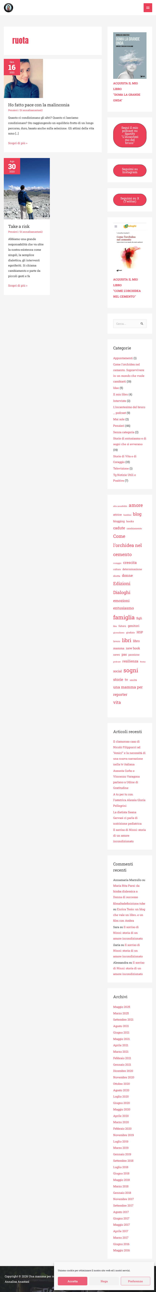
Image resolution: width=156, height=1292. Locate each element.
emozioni (121, 600)
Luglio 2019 (120, 1141)
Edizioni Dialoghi (121, 588)
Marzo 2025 (121, 1013)
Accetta (73, 1281)
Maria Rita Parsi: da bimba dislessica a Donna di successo (126, 891)
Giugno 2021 (121, 1032)
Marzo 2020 (121, 1122)
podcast (117, 661)
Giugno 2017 (121, 1218)
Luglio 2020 (121, 1096)
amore (136, 505)
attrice (117, 514)
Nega (104, 1281)
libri (126, 640)
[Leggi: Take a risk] (27, 188)
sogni (130, 670)
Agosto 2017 (121, 1212)
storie (118, 679)
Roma (143, 661)
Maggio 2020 (121, 1109)
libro (136, 641)
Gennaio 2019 (122, 1154)
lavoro (116, 641)
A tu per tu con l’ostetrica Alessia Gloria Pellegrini (129, 800)
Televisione (121, 468)
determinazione (132, 569)
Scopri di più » (17, 143)
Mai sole (119, 419)
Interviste (119, 401)
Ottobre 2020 (121, 1084)
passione (133, 654)
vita (117, 702)
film (115, 626)
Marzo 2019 (120, 1148)
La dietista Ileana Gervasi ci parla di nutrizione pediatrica (127, 817)
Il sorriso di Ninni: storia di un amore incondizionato (128, 932)
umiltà (133, 679)
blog (137, 514)
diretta (116, 575)
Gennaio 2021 (122, 1064)
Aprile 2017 (120, 1231)
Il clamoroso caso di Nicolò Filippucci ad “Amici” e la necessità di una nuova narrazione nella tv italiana (129, 753)
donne (127, 575)
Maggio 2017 (121, 1224)
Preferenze (135, 1281)
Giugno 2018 (121, 1173)
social (117, 671)
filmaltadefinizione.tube (129, 903)
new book (133, 648)
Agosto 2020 (121, 1090)
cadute (119, 527)
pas (124, 654)
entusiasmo (123, 607)
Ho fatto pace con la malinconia (38, 104)
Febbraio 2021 (122, 1058)
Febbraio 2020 (122, 1128)
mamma (118, 648)
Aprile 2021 (120, 1045)
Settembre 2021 (123, 1019)
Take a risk (19, 226)
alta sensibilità (120, 506)
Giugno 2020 (121, 1103)
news (116, 654)
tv (126, 679)
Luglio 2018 (120, 1167)
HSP (140, 632)
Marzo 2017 (120, 1237)
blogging (119, 521)
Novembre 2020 (123, 1077)
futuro (122, 626)
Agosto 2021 (121, 1026)
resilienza (130, 661)
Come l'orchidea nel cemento (127, 545)
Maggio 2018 (121, 1180)
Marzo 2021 (120, 1051)
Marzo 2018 (120, 1186)
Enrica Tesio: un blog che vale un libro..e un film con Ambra (129, 914)
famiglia (124, 617)
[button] (129, 135)
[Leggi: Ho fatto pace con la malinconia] (23, 78)
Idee (116, 388)
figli (139, 618)
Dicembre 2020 (123, 1071)
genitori (133, 626)
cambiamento (134, 528)
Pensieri (13, 110)
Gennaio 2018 (122, 1193)
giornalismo (118, 632)
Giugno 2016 (121, 1244)
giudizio (130, 632)
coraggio (117, 563)
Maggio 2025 (121, 1007)
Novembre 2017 (123, 1199)
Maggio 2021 (121, 1039)
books (130, 521)
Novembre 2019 (123, 1135)
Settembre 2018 (123, 1160)
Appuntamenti (123, 358)
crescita (130, 562)
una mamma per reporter (128, 690)
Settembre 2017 (123, 1205)
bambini (127, 515)
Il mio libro (120, 394)
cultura (117, 569)
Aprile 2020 (121, 1116)
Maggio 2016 (121, 1250)
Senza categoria (123, 432)
